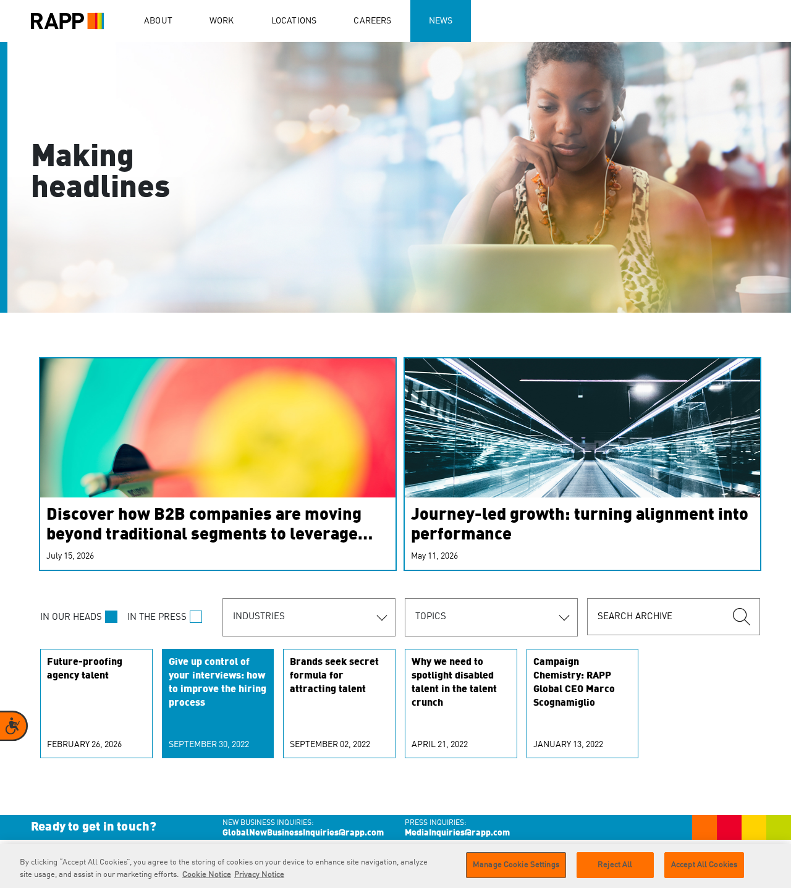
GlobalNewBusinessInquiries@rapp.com (303, 833)
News (441, 21)
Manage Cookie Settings (516, 865)
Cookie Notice (206, 875)
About (158, 21)
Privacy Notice (259, 875)
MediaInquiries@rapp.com (457, 833)
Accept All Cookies (704, 865)
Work (221, 21)
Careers (372, 21)
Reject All (615, 865)
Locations (294, 21)
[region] (395, 866)
